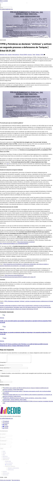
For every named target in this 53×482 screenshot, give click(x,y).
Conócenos (5, 474)
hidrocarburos (15, 54)
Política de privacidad (5, 480)
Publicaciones (6, 458)
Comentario (3, 362)
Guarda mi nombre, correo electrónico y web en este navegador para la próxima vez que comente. (27, 373)
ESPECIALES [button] (6, 459)
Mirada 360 (8, 461)
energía (10, 54)
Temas (4, 453)
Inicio (4, 451)
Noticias (2, 54)
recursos (29, 54)
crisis (5, 54)
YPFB (41, 54)
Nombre (2, 365)
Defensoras (11, 469)
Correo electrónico (5, 367)
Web (1, 370)
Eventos (5, 471)
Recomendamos (16, 480)
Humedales (9, 464)
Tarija (33, 54)
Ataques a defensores (13, 468)
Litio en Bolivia (9, 463)
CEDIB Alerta (6, 473)
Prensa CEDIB (23, 54)
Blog (4, 454)
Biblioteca (5, 456)
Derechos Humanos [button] (10, 466)
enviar (2, 448)
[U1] (8, 163)
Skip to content (4, 0)
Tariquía (38, 54)
